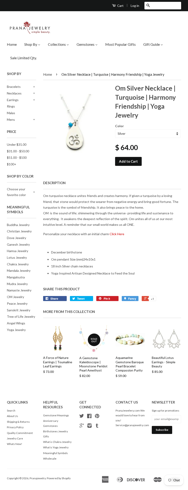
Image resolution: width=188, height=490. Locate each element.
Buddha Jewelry (18, 225)
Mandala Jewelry (18, 270)
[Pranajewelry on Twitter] (81, 416)
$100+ (11, 164)
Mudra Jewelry (17, 284)
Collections (57, 44)
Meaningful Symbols (55, 453)
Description (54, 183)
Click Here (117, 234)
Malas (11, 113)
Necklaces (14, 93)
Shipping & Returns (18, 421)
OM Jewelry (15, 297)
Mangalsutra (16, 277)
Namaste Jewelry (19, 290)
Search (11, 410)
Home (12, 44)
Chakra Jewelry (18, 264)
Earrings (13, 100)
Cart (120, 6)
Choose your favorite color (16, 192)
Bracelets (14, 87)
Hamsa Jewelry (17, 251)
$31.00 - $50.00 (18, 151)
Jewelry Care (15, 438)
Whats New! (14, 444)
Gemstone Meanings (56, 415)
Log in (135, 6)
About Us (12, 416)
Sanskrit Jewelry (18, 310)
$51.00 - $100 (17, 157)
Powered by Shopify (59, 478)
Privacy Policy (15, 427)
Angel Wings (16, 323)
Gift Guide (151, 44)
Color (119, 126)
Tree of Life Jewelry (21, 316)
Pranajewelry (38, 478)
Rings (11, 106)
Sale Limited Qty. (23, 58)
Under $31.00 (16, 144)
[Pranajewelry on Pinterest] (97, 416)
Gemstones (86, 44)
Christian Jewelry (19, 231)
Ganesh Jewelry (18, 244)
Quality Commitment (20, 433)
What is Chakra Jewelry (57, 442)
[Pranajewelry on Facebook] (89, 416)
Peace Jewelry (17, 303)
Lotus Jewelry (17, 257)
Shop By (31, 44)
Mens (11, 119)
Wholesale (49, 458)
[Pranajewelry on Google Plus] (81, 426)
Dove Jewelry (16, 238)
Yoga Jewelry (16, 330)
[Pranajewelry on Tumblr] (97, 426)
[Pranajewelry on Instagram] (89, 426)
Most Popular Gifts (120, 44)
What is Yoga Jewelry (56, 447)
